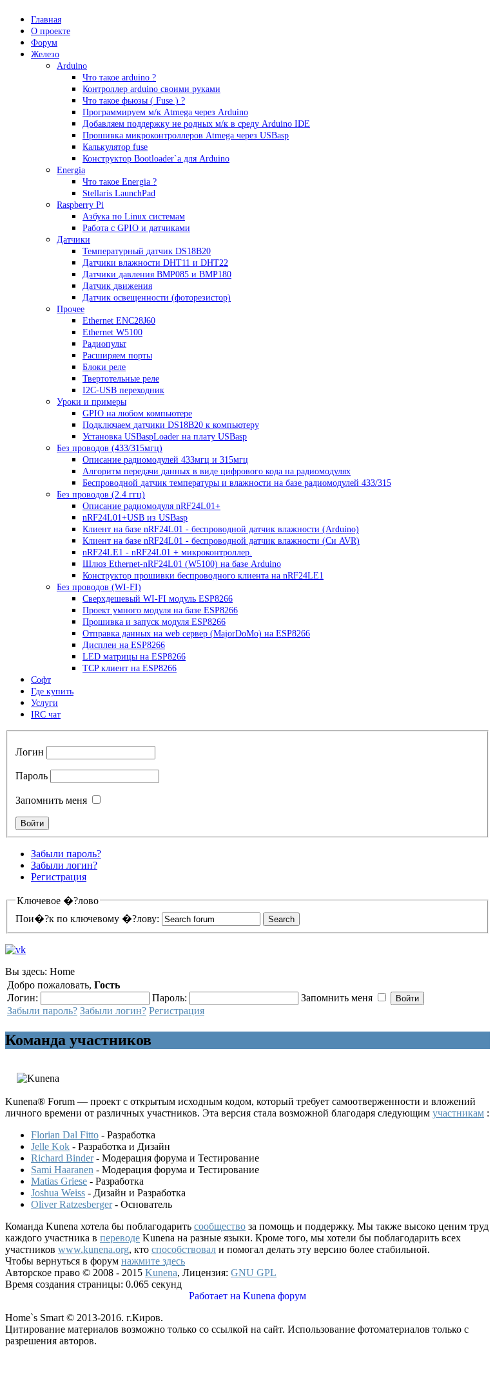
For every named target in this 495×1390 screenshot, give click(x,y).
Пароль (31, 775)
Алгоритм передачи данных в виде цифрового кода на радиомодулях (216, 471)
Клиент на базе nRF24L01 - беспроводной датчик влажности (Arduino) (220, 529)
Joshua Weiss (58, 1192)
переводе (120, 1237)
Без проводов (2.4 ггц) (101, 494)
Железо (45, 54)
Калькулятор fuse (115, 147)
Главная (46, 19)
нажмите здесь (153, 1261)
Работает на (214, 1295)
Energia (71, 170)
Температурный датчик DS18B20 (146, 251)
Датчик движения (117, 286)
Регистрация (58, 876)
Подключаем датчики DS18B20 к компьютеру (170, 425)
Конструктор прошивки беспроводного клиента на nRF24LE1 (203, 575)
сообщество (220, 1226)
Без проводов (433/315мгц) (109, 448)
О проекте (50, 31)
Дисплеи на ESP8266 (123, 645)
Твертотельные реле (120, 379)
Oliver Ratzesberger (71, 1204)
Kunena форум (274, 1295)
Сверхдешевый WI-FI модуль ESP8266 (157, 599)
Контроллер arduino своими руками (151, 89)
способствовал (183, 1249)
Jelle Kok (50, 1146)
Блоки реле (104, 367)
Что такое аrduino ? (119, 77)
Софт (41, 680)
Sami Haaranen (62, 1169)
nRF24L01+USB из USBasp (135, 518)
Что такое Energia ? (119, 182)
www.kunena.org (93, 1249)
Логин (29, 751)
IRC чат (46, 714)
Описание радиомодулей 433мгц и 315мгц (165, 460)
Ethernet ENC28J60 (118, 321)
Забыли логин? (64, 865)
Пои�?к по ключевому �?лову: (87, 918)
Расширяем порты (117, 355)
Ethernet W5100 (112, 332)
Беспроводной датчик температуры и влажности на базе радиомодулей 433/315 (236, 483)
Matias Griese (59, 1181)
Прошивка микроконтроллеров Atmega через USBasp (185, 135)
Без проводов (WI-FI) (99, 587)
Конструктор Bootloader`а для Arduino (155, 158)
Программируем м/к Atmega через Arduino (165, 112)
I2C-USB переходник (123, 390)
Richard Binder (62, 1158)
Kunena (161, 1272)
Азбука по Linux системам (133, 216)
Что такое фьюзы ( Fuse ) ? (133, 101)
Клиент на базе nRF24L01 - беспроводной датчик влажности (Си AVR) (221, 541)
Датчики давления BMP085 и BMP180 (156, 274)
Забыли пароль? (66, 853)
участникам (458, 1112)
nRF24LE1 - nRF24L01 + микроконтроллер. (167, 552)
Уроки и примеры (91, 402)
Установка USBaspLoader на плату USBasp (164, 436)
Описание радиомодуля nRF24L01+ (151, 506)
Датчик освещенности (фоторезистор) (156, 297)
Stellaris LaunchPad (118, 193)
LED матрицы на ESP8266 (134, 657)
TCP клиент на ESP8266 (129, 668)
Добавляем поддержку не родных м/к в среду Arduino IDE (196, 124)
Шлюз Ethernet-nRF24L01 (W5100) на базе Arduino (181, 564)
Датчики (73, 240)
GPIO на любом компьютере (137, 413)
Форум (44, 43)
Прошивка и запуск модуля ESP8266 (154, 622)
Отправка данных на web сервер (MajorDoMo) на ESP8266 (196, 633)
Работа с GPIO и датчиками (136, 228)
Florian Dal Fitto (65, 1134)
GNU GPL (254, 1272)
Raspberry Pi (80, 205)
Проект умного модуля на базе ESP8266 (160, 610)
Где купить (52, 691)
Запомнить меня (51, 800)
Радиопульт (104, 344)
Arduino (72, 66)
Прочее (70, 309)
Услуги (44, 703)
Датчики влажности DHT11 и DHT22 (155, 263)
